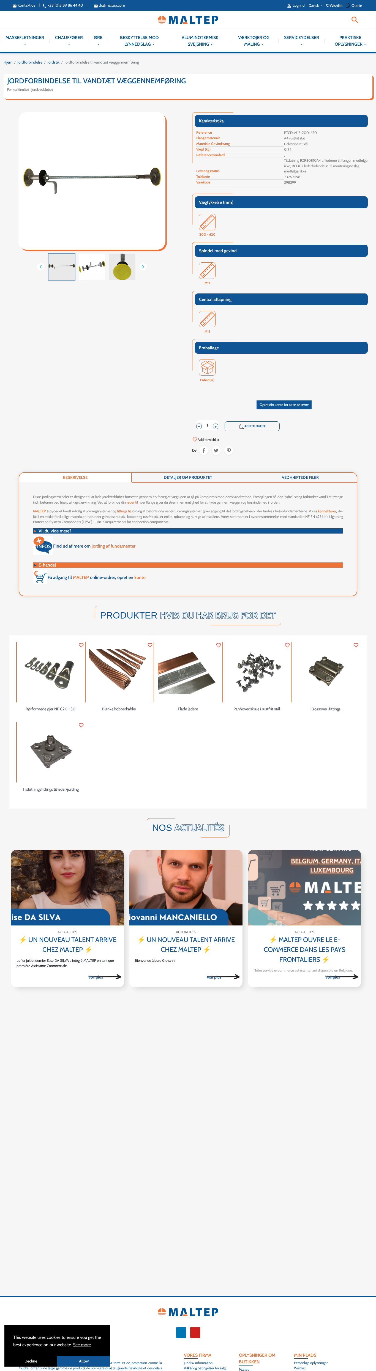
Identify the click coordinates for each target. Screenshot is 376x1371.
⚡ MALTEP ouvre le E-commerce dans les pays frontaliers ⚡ (304, 949)
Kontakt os (23, 5)
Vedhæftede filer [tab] (300, 477)
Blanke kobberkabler (119, 709)
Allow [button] (84, 1361)
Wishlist (335, 5)
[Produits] (104, 976)
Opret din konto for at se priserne (284, 404)
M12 (207, 283)
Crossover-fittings (325, 709)
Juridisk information (198, 1363)
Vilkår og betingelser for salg (204, 1368)
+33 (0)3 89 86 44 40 (62, 5)
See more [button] (82, 1344)
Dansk (314, 5)
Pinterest (228, 450)
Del (203, 450)
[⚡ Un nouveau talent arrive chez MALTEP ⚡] (186, 887)
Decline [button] (30, 1361)
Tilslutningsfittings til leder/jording (51, 789)
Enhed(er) (207, 380)
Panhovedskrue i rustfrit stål (256, 709)
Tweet (216, 450)
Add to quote (252, 426)
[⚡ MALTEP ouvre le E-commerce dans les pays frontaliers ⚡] (304, 887)
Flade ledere (188, 709)
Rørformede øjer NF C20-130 (50, 709)
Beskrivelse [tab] (75, 477)
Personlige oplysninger (311, 1363)
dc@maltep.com (109, 5)
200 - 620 (207, 235)
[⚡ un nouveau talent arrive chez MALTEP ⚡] (67, 887)
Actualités (67, 932)
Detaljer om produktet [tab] (188, 477)
